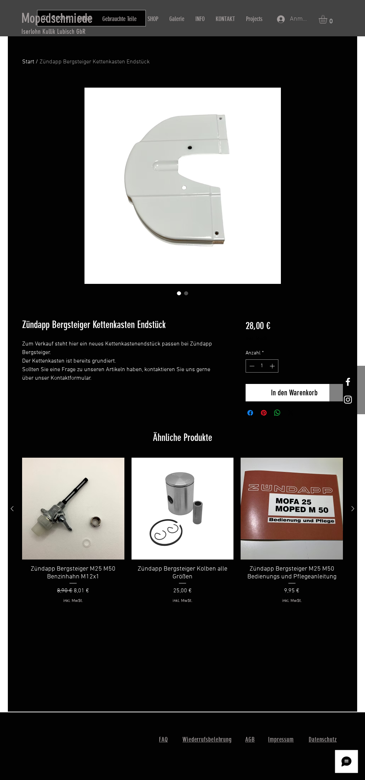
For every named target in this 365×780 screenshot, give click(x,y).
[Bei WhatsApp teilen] (277, 413)
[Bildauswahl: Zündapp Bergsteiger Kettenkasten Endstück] (178, 293)
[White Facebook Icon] (348, 381)
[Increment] (272, 366)
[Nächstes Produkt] (353, 508)
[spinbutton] (262, 366)
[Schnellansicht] (73, 509)
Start (28, 62)
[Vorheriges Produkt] (12, 508)
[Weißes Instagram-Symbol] (348, 399)
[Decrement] (251, 366)
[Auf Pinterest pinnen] (263, 413)
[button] (328, 19)
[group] (182, 535)
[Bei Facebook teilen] (250, 413)
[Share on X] (291, 413)
